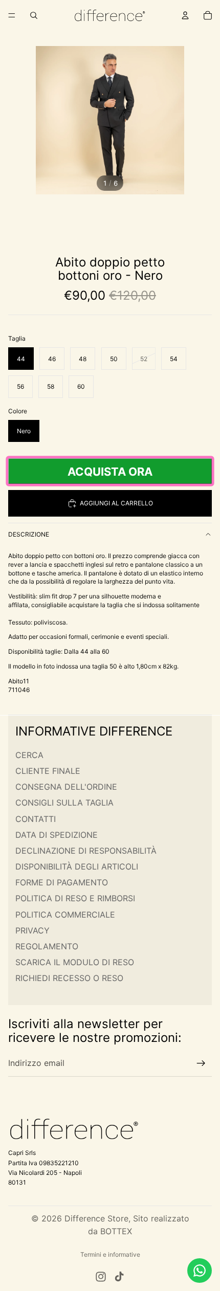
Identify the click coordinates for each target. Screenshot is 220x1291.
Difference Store (96, 1218)
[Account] (185, 15)
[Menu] (12, 15)
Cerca (29, 754)
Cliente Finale (47, 771)
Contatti (35, 818)
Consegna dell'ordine (66, 787)
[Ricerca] (34, 15)
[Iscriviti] (201, 1063)
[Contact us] (199, 1270)
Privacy (32, 930)
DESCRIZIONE (28, 534)
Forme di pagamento (61, 882)
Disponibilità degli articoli (76, 866)
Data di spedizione (56, 834)
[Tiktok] (119, 1277)
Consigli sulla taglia (64, 802)
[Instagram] (101, 1277)
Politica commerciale (65, 914)
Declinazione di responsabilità (86, 850)
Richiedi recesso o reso (69, 978)
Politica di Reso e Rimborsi (75, 898)
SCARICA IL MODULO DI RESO (74, 962)
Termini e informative (110, 1254)
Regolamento (46, 946)
